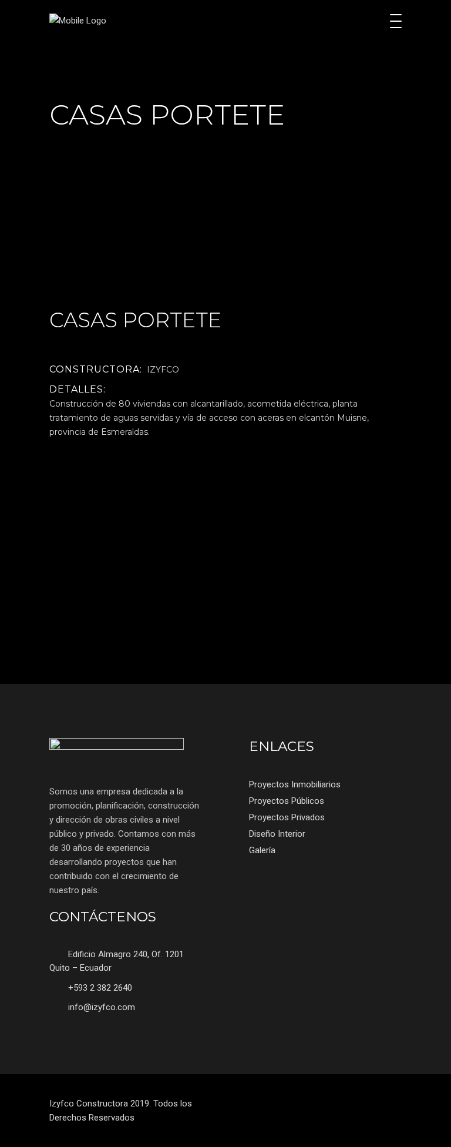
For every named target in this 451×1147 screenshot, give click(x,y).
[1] (318, 266)
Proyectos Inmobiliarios (295, 784)
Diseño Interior (277, 834)
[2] (133, 266)
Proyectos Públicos (286, 801)
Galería (262, 850)
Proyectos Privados (287, 817)
